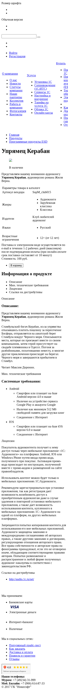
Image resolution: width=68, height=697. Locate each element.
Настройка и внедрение (42, 97)
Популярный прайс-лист (25, 645)
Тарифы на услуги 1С (41, 104)
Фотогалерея (18, 111)
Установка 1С (43, 81)
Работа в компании (16, 105)
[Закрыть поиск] (38, 37)
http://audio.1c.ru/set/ (21, 579)
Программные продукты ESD (28, 141)
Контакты (16, 114)
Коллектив (16, 100)
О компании (10, 73)
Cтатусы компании (16, 88)
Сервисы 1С (42, 92)
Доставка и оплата (21, 652)
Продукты (15, 138)
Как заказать (17, 648)
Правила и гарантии (22, 655)
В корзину (16, 265)
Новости (15, 83)
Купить (61, 63)
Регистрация (17, 56)
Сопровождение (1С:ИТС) (44, 87)
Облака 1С (41, 109)
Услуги (31, 75)
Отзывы (14, 659)
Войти (13, 52)
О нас (13, 80)
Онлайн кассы (43, 112)
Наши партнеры (16, 95)
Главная (14, 134)
